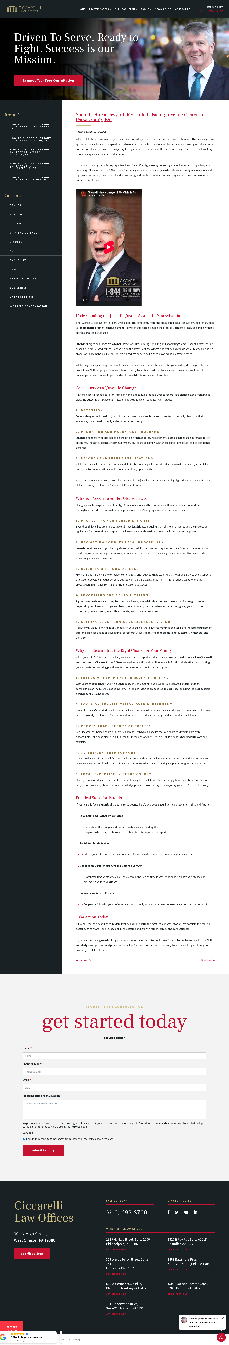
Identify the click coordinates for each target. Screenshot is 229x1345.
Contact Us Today (12, 1328)
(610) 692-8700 (126, 1213)
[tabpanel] (130, 1247)
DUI (12, 250)
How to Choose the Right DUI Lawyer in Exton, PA (30, 139)
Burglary (17, 214)
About (145, 9)
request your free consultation (48, 80)
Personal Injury (23, 278)
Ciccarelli (18, 223)
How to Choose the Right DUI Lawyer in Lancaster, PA (30, 126)
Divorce (16, 241)
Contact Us (182, 9)
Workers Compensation (28, 306)
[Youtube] (186, 1213)
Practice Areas (99, 9)
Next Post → (208, 960)
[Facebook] (169, 1213)
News (14, 269)
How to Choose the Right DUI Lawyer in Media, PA (30, 178)
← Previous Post (85, 960)
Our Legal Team (125, 9)
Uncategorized (22, 296)
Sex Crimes (18, 287)
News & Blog (163, 9)
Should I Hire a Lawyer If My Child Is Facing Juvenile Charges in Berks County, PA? (141, 117)
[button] (60, 1331)
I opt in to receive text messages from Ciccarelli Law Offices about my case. (70, 1139)
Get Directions (32, 1253)
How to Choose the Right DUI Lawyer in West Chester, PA (30, 152)
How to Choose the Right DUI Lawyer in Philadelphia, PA (30, 166)
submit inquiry (43, 1150)
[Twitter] (177, 1213)
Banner (15, 205)
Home (82, 9)
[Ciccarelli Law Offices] (24, 9)
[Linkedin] (195, 1213)
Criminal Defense (23, 232)
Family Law (18, 260)
